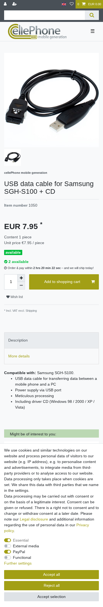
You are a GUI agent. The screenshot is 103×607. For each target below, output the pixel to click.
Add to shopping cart (62, 281)
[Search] (92, 15)
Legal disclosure (34, 519)
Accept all (51, 574)
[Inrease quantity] (21, 278)
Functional (22, 557)
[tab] (51, 340)
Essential (21, 540)
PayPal (19, 552)
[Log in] (6, 4)
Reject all (52, 585)
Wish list (16, 297)
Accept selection (51, 596)
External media (26, 546)
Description (18, 340)
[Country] (64, 4)
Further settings (18, 563)
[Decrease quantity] (21, 286)
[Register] (15, 4)
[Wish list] (72, 4)
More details (19, 356)
